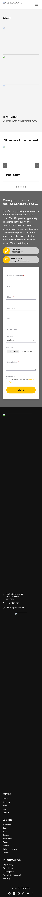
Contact (6, 813)
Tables (5, 842)
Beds (5, 832)
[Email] (28, 893)
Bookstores (7, 839)
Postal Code (12, 330)
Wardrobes (7, 824)
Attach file (9, 347)
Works (5, 806)
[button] (21, 40)
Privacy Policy (8, 868)
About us (6, 802)
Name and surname (15, 275)
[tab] (16, 187)
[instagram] (14, 893)
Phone (10, 297)
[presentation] (21, 158)
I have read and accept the (21, 380)
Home (5, 799)
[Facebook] (9, 893)
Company (11, 308)
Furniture (6, 846)
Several (6, 853)
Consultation (13, 362)
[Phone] (32, 893)
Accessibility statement (12, 875)
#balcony (13, 175)
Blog (4, 809)
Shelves (6, 835)
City (9, 319)
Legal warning (8, 864)
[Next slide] (37, 165)
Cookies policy (8, 871)
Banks (5, 828)
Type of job (9, 336)
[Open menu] (36, 4)
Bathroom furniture (10, 849)
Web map (6, 879)
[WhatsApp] (23, 893)
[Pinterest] (18, 893)
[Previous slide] (5, 165)
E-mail (10, 287)
